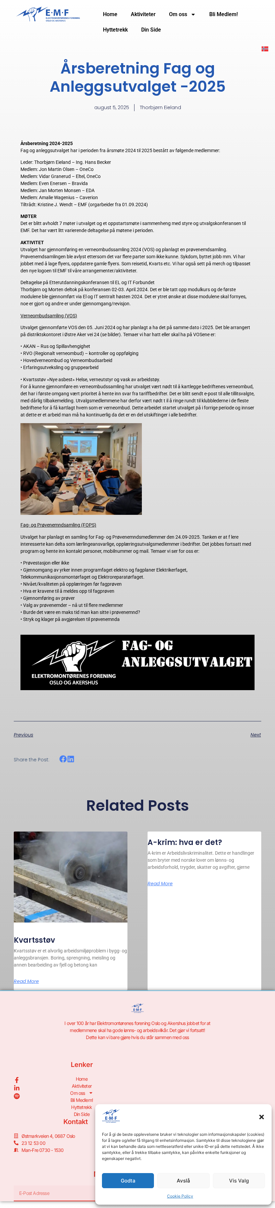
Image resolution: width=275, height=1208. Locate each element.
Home (110, 14)
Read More (26, 981)
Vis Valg (239, 1180)
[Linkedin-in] (17, 1088)
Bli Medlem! (223, 14)
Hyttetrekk (115, 30)
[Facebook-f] (17, 1080)
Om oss (178, 14)
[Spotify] (17, 1096)
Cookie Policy (180, 1196)
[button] (261, 1117)
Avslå (183, 1180)
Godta (128, 1180)
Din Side (151, 30)
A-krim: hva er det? (185, 842)
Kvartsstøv (34, 940)
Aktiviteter (143, 14)
